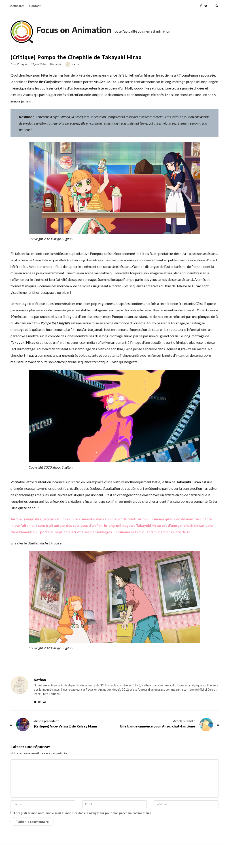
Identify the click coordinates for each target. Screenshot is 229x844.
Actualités (17, 6)
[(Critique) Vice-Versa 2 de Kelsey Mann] (23, 724)
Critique (22, 64)
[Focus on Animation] (22, 32)
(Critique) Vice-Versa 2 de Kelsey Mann (65, 726)
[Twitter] (205, 5)
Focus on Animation (73, 30)
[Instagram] (40, 702)
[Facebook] (201, 5)
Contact (35, 6)
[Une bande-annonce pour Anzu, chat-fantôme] (206, 724)
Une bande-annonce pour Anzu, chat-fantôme (157, 726)
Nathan (76, 64)
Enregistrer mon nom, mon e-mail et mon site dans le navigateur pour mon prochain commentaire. (83, 813)
